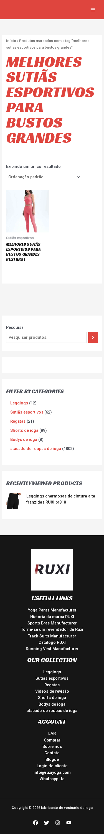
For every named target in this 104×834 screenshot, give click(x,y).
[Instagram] (57, 822)
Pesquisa (15, 327)
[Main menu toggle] (92, 9)
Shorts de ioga (52, 697)
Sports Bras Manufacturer (52, 623)
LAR (52, 733)
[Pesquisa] (93, 337)
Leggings (52, 671)
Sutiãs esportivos (52, 678)
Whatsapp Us (52, 778)
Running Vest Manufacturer (52, 648)
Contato (52, 752)
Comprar (52, 740)
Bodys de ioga (52, 704)
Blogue (52, 759)
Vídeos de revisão (52, 691)
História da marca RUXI (52, 616)
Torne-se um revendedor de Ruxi (52, 629)
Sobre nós (52, 746)
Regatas (52, 684)
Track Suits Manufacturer (52, 636)
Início (11, 41)
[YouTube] (68, 822)
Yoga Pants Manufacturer (52, 610)
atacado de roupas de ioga (52, 710)
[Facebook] (35, 822)
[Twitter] (46, 822)
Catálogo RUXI (52, 642)
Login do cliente (52, 765)
